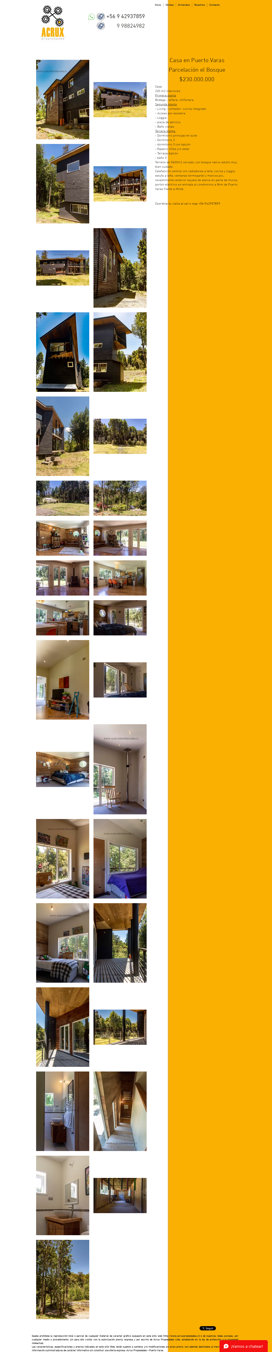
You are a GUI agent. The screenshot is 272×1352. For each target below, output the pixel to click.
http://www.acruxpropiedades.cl (181, 1336)
